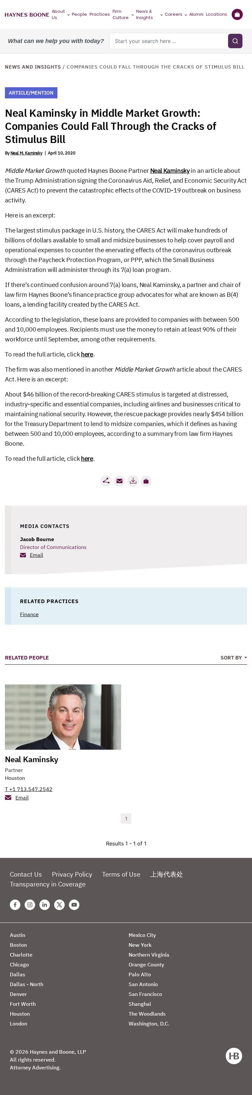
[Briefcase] (237, 14)
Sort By (231, 657)
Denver (18, 994)
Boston (18, 945)
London (18, 1023)
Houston (15, 778)
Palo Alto (140, 974)
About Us (58, 14)
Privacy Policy (72, 874)
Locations (216, 14)
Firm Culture (121, 14)
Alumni (196, 14)
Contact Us (26, 874)
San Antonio (143, 984)
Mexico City (142, 935)
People (79, 14)
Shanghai (140, 1004)
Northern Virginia (149, 954)
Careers (173, 14)
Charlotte (21, 954)
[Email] (119, 481)
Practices (100, 14)
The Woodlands (147, 1013)
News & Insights (144, 14)
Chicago (19, 964)
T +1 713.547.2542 (28, 789)
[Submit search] (235, 41)
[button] (146, 481)
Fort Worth (23, 1004)
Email (36, 555)
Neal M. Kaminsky (26, 153)
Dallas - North (26, 984)
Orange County (146, 964)
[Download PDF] (133, 481)
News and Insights (33, 67)
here (87, 354)
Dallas (17, 974)
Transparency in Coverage (48, 884)
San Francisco (145, 994)
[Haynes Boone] (27, 14)
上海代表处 (166, 874)
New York (140, 945)
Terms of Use (121, 874)
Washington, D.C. (149, 1023)
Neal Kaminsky (170, 170)
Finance (29, 614)
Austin (17, 935)
